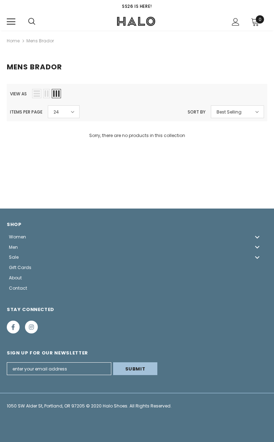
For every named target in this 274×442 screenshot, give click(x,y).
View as (18, 94)
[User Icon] (235, 22)
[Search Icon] (31, 21)
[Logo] (136, 21)
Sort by (197, 112)
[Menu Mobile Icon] (11, 21)
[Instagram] (31, 327)
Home (13, 41)
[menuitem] (137, 237)
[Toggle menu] (257, 237)
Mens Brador (40, 41)
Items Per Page (26, 112)
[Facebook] (13, 327)
